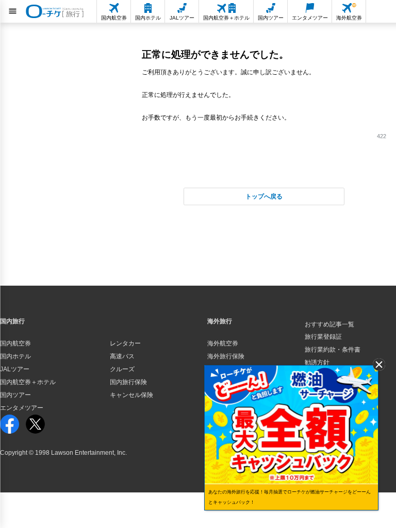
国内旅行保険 (128, 382)
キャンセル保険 (131, 395)
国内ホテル (15, 356)
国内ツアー (15, 395)
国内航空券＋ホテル (28, 382)
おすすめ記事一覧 (329, 324)
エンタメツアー (21, 407)
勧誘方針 (317, 362)
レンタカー (125, 343)
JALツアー (14, 369)
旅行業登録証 (323, 336)
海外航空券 (222, 343)
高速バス (122, 356)
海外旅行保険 (225, 356)
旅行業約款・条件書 (332, 349)
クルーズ (122, 369)
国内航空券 (15, 343)
